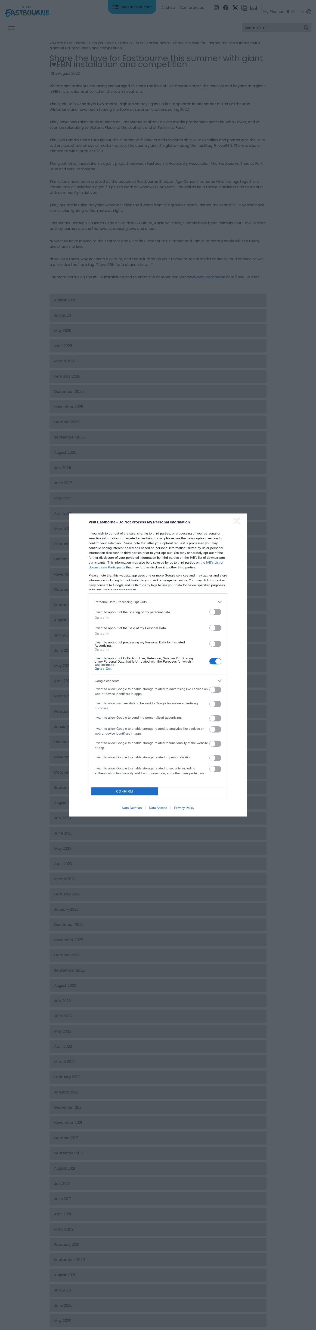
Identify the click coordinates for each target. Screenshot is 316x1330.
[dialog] (158, 665)
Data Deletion (132, 808)
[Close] (238, 522)
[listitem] (158, 601)
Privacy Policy (184, 808)
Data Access (158, 808)
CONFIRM (124, 791)
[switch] (215, 612)
